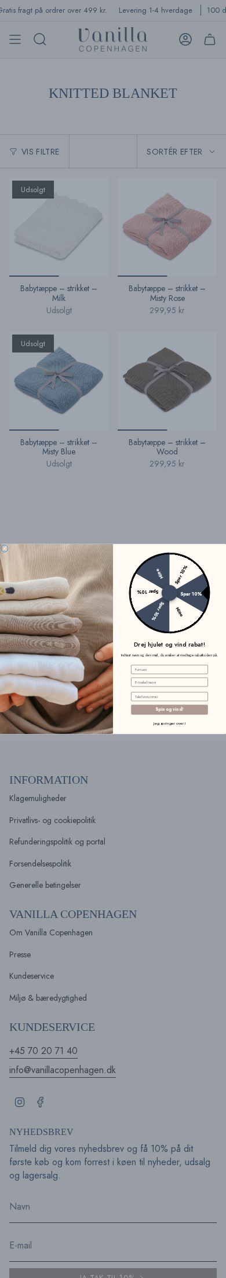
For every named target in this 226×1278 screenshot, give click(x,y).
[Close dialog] (4, 548)
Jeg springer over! (169, 723)
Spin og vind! (169, 709)
